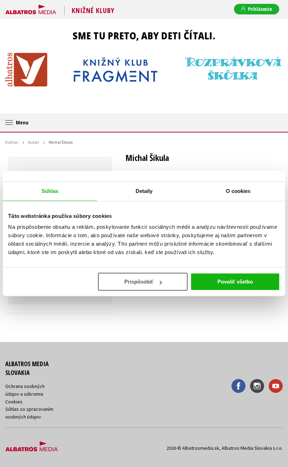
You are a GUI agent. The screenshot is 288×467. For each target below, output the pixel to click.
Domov (11, 142)
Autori (33, 142)
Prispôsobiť (138, 282)
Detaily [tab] (144, 191)
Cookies (13, 401)
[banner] (30, 8)
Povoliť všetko (235, 282)
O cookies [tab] (238, 191)
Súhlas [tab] (50, 191)
